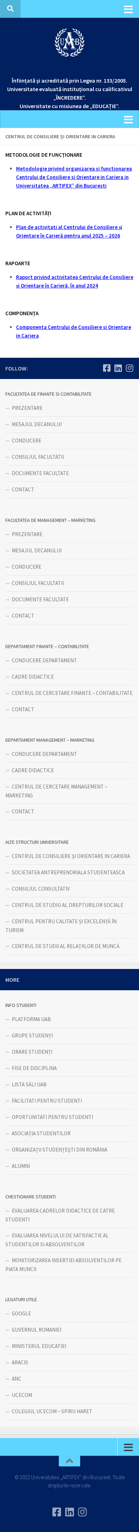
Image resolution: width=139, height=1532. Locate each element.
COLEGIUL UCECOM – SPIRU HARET (52, 1411)
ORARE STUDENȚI (32, 1051)
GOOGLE (21, 1313)
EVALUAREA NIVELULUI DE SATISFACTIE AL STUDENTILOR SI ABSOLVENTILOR (57, 1240)
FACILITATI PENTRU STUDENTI (47, 1100)
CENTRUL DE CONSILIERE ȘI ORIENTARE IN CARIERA (71, 856)
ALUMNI (21, 1166)
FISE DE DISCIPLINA (34, 1068)
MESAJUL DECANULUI (37, 424)
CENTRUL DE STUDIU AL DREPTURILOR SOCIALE (67, 905)
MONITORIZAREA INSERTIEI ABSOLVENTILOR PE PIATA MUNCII (63, 1264)
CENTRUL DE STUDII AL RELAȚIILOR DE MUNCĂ (65, 946)
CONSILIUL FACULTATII (38, 456)
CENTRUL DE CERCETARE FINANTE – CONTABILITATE (72, 693)
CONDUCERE (26, 440)
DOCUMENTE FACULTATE (40, 473)
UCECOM (22, 1395)
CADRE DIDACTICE (33, 676)
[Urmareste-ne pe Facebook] (106, 368)
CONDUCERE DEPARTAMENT (44, 660)
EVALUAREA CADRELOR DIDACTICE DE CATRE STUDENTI (60, 1215)
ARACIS (20, 1362)
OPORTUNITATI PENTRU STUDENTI (52, 1117)
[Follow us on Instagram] (129, 368)
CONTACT (23, 489)
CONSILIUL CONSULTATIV (41, 888)
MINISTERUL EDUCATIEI (39, 1346)
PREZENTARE (27, 408)
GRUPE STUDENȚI (32, 1035)
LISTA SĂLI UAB (29, 1084)
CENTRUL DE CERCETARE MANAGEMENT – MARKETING (56, 791)
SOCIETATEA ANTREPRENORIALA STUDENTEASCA (68, 872)
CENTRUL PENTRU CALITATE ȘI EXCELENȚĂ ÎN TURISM (61, 926)
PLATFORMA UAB (31, 1019)
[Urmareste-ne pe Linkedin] (118, 368)
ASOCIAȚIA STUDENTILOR (41, 1133)
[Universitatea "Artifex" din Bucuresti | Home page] (69, 42)
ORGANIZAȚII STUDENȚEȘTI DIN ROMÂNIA (59, 1149)
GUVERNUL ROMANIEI (36, 1329)
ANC (16, 1378)
